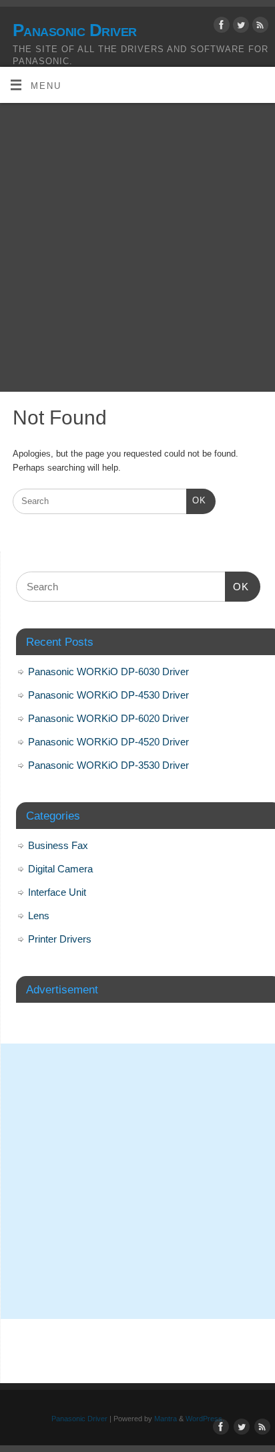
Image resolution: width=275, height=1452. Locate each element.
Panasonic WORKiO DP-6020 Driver (108, 718)
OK (196, 500)
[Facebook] (220, 27)
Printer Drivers (59, 939)
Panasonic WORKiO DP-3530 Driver (108, 765)
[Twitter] (239, 27)
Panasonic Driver (75, 30)
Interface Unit (57, 892)
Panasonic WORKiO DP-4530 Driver (108, 695)
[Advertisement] (137, 247)
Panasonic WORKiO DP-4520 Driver (108, 741)
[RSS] (258, 27)
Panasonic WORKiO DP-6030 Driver (108, 671)
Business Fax (58, 845)
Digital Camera (60, 868)
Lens (38, 915)
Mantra (165, 1419)
